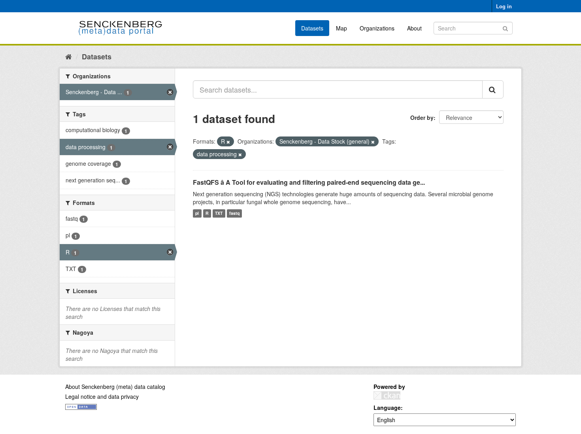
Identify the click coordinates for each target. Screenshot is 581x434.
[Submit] (505, 27)
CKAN (387, 395)
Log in (504, 6)
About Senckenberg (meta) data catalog (115, 386)
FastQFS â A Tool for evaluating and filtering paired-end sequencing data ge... (309, 182)
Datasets (312, 28)
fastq (234, 213)
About (414, 28)
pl (197, 213)
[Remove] (228, 141)
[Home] (68, 56)
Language (387, 407)
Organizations (377, 28)
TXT (219, 213)
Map (341, 28)
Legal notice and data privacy (102, 396)
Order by (422, 117)
